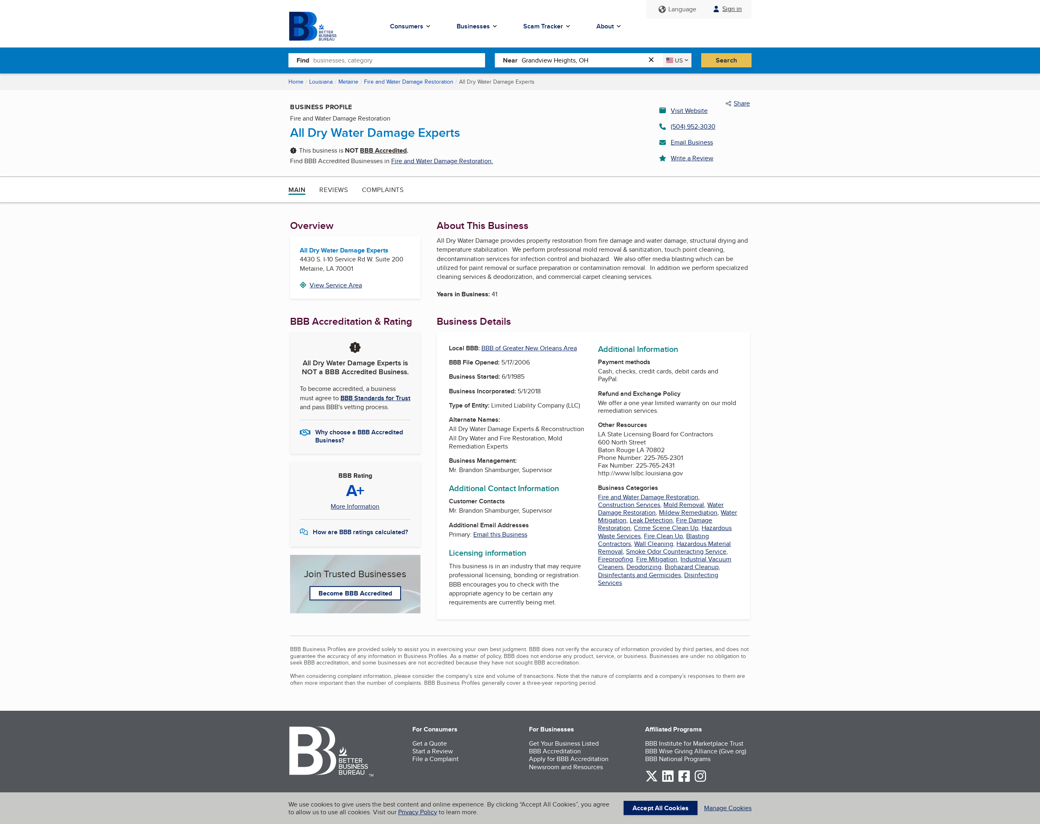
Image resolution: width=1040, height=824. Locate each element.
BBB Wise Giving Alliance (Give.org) (695, 751)
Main (297, 189)
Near (510, 60)
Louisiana (321, 82)
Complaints (383, 189)
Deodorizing (643, 567)
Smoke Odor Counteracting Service (676, 551)
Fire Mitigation (656, 559)
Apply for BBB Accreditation (569, 759)
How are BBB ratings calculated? (360, 532)
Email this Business (500, 534)
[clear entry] (653, 60)
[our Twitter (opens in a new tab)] (651, 780)
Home (295, 82)
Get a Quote (429, 743)
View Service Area (336, 285)
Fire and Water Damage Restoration (408, 82)
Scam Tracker (543, 26)
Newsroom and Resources (566, 767)
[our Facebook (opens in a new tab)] (684, 780)
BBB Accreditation (555, 751)
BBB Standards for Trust (375, 398)
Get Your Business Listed (564, 743)
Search (726, 60)
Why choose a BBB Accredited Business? (359, 435)
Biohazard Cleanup (692, 567)
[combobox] (399, 60)
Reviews (333, 189)
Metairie (348, 82)
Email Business (692, 142)
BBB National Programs (678, 759)
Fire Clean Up (663, 536)
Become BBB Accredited (355, 593)
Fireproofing (615, 559)
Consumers (406, 26)
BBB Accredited (383, 150)
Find (303, 60)
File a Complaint (435, 759)
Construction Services (629, 504)
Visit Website (689, 110)
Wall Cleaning (653, 543)
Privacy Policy (417, 812)
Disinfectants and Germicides (639, 575)
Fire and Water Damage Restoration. (442, 161)
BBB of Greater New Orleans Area (529, 348)
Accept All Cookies (661, 808)
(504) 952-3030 (693, 126)
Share (742, 103)
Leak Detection (651, 520)
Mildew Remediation (688, 512)
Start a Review (432, 751)
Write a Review (692, 158)
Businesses (473, 26)
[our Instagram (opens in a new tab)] (700, 780)
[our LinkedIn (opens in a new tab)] (667, 780)
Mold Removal (683, 504)
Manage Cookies (728, 808)
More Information (355, 506)
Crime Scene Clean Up (666, 528)
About (605, 26)
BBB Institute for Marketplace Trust (694, 743)
